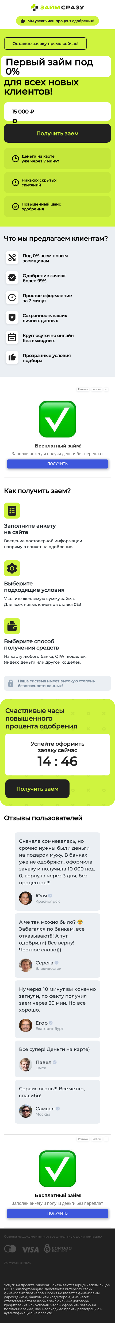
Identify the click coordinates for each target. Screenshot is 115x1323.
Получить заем (57, 133)
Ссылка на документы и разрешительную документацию (53, 1236)
